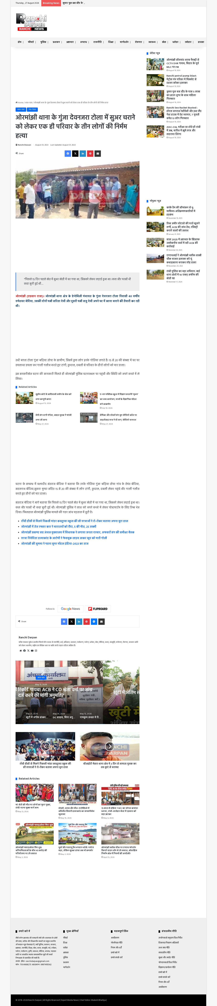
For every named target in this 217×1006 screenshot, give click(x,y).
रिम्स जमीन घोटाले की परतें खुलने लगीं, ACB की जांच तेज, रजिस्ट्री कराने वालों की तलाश (183, 227)
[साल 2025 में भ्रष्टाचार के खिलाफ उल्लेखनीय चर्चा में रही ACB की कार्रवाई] (155, 242)
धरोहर (175, 42)
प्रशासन (56, 42)
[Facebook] (68, 153)
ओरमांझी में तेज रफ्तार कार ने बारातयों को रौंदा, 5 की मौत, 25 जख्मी (58, 527)
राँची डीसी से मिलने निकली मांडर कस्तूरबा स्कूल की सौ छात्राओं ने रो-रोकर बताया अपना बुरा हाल (74, 521)
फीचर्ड (31, 42)
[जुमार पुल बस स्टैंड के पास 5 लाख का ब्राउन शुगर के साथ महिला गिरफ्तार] (155, 96)
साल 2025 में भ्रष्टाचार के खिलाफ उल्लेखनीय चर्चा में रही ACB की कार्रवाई (183, 243)
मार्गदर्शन (124, 42)
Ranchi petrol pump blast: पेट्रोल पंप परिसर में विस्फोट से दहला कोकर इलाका (181, 79)
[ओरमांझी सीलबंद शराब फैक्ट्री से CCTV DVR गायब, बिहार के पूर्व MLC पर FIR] (155, 64)
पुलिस (43, 42)
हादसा (201, 42)
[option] (77, 692)
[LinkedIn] (83, 153)
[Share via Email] (98, 153)
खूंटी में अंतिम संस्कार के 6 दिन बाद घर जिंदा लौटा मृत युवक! (77, 692)
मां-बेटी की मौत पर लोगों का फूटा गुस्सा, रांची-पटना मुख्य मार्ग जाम (33, 806)
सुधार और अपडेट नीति (167, 957)
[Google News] (70, 608)
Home (20, 102)
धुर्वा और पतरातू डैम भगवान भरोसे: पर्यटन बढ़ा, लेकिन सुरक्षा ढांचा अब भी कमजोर (76, 849)
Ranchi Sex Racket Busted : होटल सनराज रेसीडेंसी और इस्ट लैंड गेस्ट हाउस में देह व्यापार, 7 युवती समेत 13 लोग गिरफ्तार (183, 113)
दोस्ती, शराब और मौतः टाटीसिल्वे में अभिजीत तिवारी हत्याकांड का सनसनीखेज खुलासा (76, 811)
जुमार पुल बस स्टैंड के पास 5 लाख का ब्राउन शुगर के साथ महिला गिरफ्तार (97, 3)
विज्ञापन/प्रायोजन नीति (167, 967)
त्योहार (188, 42)
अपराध (83, 42)
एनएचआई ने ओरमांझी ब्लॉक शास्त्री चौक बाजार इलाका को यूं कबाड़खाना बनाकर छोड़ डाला (183, 259)
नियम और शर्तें (116, 947)
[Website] (21, 651)
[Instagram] (36, 651)
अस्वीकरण (115, 938)
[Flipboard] (98, 609)
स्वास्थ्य (152, 42)
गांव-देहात (32, 109)
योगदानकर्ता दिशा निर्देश (168, 962)
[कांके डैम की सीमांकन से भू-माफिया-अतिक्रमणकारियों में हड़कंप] (155, 211)
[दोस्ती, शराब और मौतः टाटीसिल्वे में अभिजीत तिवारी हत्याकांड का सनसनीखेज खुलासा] (77, 794)
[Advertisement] (140, 17)
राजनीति (97, 42)
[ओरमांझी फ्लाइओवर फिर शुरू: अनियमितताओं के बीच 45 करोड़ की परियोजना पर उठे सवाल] (35, 833)
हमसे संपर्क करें (116, 957)
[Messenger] (94, 621)
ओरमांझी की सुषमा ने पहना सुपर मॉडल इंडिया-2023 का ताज (54, 544)
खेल (164, 42)
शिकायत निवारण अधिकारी (169, 943)
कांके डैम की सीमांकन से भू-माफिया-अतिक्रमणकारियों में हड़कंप (180, 211)
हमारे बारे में (115, 952)
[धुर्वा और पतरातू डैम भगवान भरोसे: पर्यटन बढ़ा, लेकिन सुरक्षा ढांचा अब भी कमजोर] (77, 833)
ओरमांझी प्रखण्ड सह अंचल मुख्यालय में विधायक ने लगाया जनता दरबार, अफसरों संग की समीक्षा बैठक (77, 532)
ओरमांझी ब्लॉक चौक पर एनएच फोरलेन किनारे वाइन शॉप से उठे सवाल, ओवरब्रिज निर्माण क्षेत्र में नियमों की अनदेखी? (119, 850)
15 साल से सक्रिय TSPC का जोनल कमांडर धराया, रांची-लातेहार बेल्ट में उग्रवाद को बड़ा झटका (119, 811)
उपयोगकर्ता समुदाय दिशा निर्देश (170, 938)
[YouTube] (32, 651)
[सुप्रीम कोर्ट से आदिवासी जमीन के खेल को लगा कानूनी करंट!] (24, 398)
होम (19, 42)
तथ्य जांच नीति (164, 947)
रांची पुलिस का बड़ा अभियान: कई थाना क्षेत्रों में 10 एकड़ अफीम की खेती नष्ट (183, 275)
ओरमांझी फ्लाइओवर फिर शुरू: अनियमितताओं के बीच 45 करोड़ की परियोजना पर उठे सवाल (31, 850)
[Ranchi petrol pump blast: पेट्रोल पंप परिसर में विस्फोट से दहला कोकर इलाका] (155, 80)
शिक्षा (110, 42)
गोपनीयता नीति (116, 943)
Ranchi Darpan (24, 145)
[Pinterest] (90, 153)
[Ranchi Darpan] (31, 22)
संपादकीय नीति (164, 952)
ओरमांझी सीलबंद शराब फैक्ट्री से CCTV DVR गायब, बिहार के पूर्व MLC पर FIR (182, 63)
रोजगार (138, 42)
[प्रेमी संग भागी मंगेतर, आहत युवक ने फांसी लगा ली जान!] (24, 418)
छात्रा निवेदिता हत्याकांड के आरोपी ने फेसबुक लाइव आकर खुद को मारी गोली (64, 538)
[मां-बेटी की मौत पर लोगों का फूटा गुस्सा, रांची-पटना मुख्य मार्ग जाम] (35, 793)
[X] (75, 153)
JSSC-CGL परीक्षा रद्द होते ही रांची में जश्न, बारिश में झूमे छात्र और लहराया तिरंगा (183, 130)
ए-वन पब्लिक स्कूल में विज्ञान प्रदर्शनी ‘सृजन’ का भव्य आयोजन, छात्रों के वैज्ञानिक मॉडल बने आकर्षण (119, 399)
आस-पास (28, 102)
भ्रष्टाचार (70, 42)
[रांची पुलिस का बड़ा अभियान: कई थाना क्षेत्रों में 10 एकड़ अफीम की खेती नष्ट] (155, 275)
